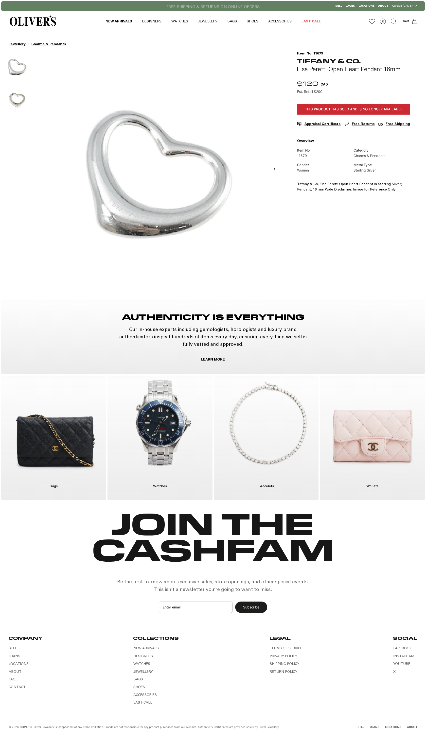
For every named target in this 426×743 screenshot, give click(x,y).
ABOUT (383, 6)
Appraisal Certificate (322, 124)
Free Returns (363, 124)
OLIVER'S (25, 727)
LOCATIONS (366, 6)
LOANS (350, 6)
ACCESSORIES (280, 21)
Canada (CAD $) (402, 5)
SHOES (252, 21)
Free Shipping (398, 124)
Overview (305, 141)
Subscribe (251, 607)
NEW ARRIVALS (119, 21)
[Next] (263, 6)
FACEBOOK (402, 648)
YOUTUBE (401, 664)
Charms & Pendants (48, 44)
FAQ (12, 679)
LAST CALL (311, 21)
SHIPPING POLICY (284, 664)
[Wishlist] (372, 21)
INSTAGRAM (403, 656)
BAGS (232, 21)
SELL (338, 6)
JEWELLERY (207, 21)
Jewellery (17, 44)
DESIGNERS (151, 21)
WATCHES (179, 21)
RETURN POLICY (283, 672)
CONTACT (17, 687)
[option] (159, 174)
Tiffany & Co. (329, 61)
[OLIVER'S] (33, 21)
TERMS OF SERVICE (286, 648)
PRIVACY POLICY (283, 656)
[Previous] (162, 6)
